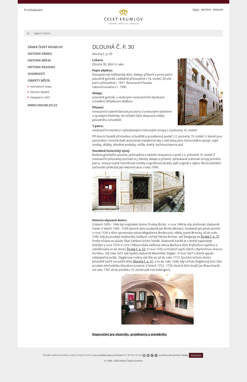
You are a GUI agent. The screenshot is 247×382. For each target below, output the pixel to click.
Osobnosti (36, 74)
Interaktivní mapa (41, 86)
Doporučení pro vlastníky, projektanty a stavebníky (129, 334)
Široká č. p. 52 (136, 249)
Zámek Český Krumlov (45, 47)
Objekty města (42, 33)
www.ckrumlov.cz (42, 105)
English (218, 9)
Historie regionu (41, 67)
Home (28, 33)
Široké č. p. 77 (210, 237)
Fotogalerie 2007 (40, 97)
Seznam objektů (40, 92)
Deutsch (206, 9)
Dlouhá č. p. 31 (143, 261)
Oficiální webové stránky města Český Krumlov (68, 355)
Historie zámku (40, 54)
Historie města (39, 60)
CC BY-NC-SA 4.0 (133, 355)
